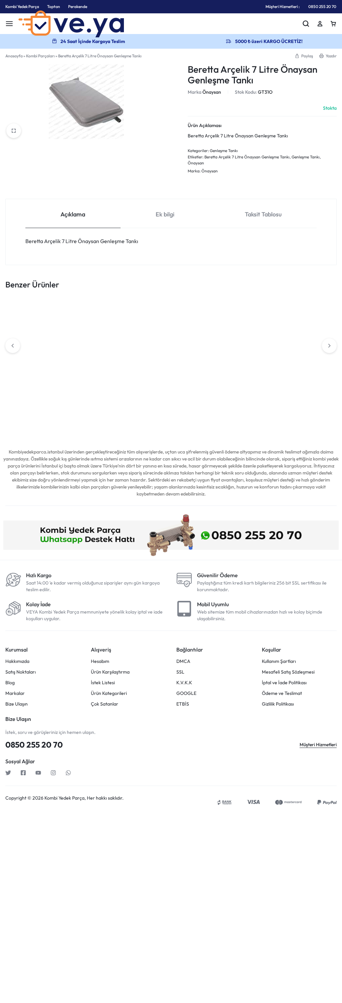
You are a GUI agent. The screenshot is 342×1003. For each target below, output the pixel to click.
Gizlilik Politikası (278, 704)
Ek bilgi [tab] (165, 214)
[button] (304, 55)
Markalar (15, 693)
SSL (180, 672)
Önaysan (211, 92)
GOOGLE (186, 693)
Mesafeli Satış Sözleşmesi (288, 672)
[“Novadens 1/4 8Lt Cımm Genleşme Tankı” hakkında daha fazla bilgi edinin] (97, 352)
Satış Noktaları (20, 672)
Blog (10, 683)
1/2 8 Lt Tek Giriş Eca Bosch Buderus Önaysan (303, 381)
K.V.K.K (184, 683)
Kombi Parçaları (40, 55)
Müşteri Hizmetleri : (283, 6)
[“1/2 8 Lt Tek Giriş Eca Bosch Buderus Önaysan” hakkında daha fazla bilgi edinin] (299, 352)
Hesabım (100, 661)
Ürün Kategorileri (109, 693)
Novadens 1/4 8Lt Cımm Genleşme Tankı (97, 381)
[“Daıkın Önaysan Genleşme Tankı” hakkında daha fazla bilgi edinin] (164, 352)
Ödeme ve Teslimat (282, 693)
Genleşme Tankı (224, 150)
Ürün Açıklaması (204, 125)
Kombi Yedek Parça (22, 6)
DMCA (183, 661)
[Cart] (333, 23)
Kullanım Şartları (279, 661)
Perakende (77, 6)
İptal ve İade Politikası (284, 683)
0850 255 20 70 (322, 6)
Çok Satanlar (104, 704)
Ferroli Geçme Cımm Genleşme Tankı (229, 393)
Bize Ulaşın (16, 704)
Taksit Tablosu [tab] (263, 214)
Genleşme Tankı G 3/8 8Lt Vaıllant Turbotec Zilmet (32, 381)
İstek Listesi (103, 683)
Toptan (53, 6)
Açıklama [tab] (72, 214)
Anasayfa (14, 55)
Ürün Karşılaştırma (110, 672)
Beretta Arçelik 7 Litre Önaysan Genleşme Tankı (247, 156)
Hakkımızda (17, 661)
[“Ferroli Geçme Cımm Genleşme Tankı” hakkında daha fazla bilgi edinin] (231, 364)
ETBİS (182, 704)
